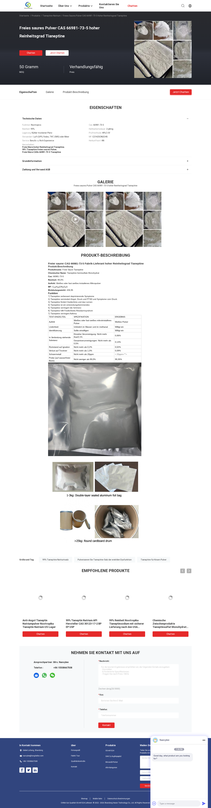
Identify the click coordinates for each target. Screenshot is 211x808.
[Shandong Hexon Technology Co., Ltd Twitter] (28, 770)
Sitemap (84, 799)
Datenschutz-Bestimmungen (119, 799)
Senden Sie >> (150, 786)
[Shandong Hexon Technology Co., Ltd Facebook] (22, 770)
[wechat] (52, 675)
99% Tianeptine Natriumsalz (55, 560)
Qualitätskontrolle (78, 761)
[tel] (60, 675)
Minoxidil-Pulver (112, 762)
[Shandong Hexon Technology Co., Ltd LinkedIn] (35, 770)
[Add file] (154, 803)
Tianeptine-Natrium (51, 16)
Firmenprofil (75, 750)
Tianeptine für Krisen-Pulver (154, 560)
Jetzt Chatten (57, 53)
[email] (36, 675)
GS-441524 (110, 751)
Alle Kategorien (111, 768)
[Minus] (204, 740)
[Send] (204, 803)
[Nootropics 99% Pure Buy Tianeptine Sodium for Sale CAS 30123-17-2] (75, 219)
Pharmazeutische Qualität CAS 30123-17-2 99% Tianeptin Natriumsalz (124, 623)
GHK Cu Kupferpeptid (113, 756)
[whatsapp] (44, 675)
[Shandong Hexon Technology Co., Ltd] (28, 5)
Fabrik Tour (75, 756)
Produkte (36, 16)
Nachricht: (104, 661)
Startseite (24, 16)
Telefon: (103, 709)
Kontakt (106, 725)
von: (101, 695)
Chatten (31, 53)
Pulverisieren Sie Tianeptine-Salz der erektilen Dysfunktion (105, 560)
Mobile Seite (97, 799)
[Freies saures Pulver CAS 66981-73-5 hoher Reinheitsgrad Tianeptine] (163, 49)
